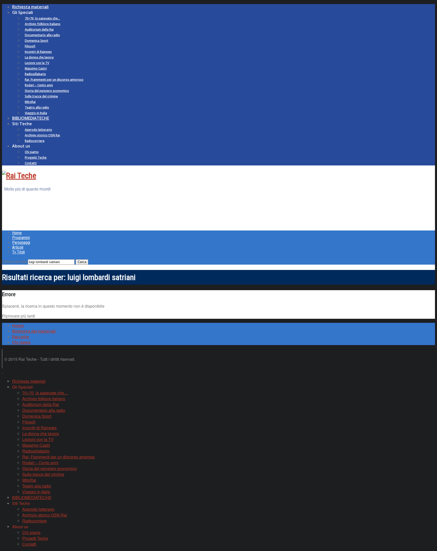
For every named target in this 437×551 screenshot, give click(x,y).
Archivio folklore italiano (42, 24)
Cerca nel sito (14, 261)
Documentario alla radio (42, 35)
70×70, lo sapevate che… (42, 18)
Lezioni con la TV (37, 63)
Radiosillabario (35, 74)
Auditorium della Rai (39, 29)
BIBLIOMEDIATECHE (30, 118)
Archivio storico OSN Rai (42, 135)
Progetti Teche (36, 157)
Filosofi (30, 46)
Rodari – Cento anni (39, 85)
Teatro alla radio (37, 107)
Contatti (31, 163)
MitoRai (30, 102)
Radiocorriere (35, 141)
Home (17, 232)
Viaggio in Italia (36, 113)
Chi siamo (32, 152)
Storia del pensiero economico (47, 91)
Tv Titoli (18, 252)
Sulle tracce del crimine (41, 96)
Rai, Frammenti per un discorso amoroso (54, 79)
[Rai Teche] (19, 175)
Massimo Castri (36, 68)
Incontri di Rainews (38, 52)
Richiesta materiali (30, 7)
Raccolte (20, 337)
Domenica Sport (36, 40)
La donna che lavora (39, 57)
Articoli (17, 247)
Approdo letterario (38, 130)
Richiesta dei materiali (34, 331)
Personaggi (21, 242)
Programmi (21, 237)
